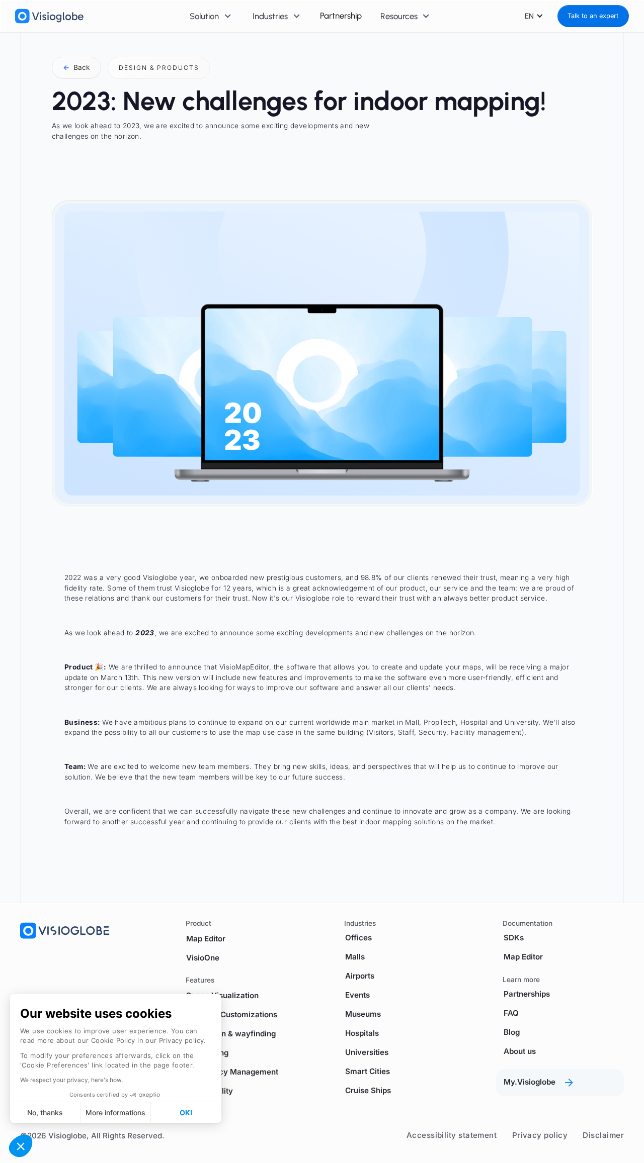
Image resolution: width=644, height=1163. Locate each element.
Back (76, 67)
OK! (186, 1112)
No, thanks (45, 1112)
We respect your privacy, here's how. (71, 1080)
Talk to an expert (593, 16)
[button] (21, 1146)
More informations (115, 1112)
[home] (49, 16)
